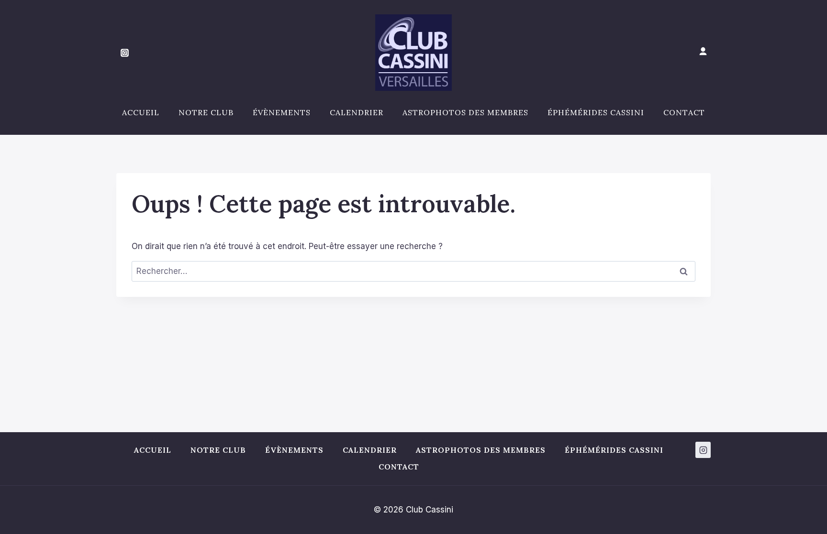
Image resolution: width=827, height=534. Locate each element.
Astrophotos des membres (465, 112)
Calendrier (356, 112)
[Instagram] (124, 52)
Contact (684, 112)
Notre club (206, 112)
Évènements (282, 112)
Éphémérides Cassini (596, 112)
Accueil (140, 112)
